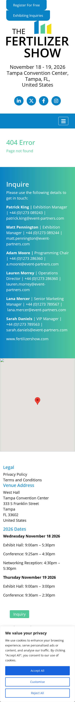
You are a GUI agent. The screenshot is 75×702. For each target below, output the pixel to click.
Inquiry (19, 614)
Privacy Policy (15, 474)
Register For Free (26, 5)
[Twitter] (32, 104)
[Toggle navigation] (63, 121)
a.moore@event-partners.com (32, 263)
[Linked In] (19, 104)
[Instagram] (56, 104)
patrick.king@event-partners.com (35, 218)
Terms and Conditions (22, 479)
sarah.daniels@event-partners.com (37, 329)
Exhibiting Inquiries (28, 15)
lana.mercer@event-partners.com (36, 309)
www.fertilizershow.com (28, 338)
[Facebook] (44, 104)
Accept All (37, 671)
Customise (37, 682)
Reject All (37, 693)
